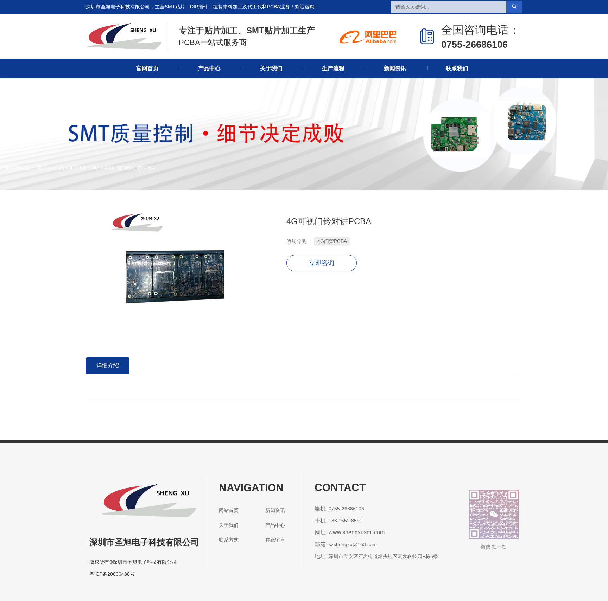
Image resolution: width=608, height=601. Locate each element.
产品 (59, 168)
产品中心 (209, 68)
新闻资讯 (395, 68)
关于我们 (271, 68)
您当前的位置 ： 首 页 (25, 168)
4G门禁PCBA (84, 168)
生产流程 (333, 68)
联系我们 (457, 68)
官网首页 (147, 68)
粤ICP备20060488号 (112, 574)
